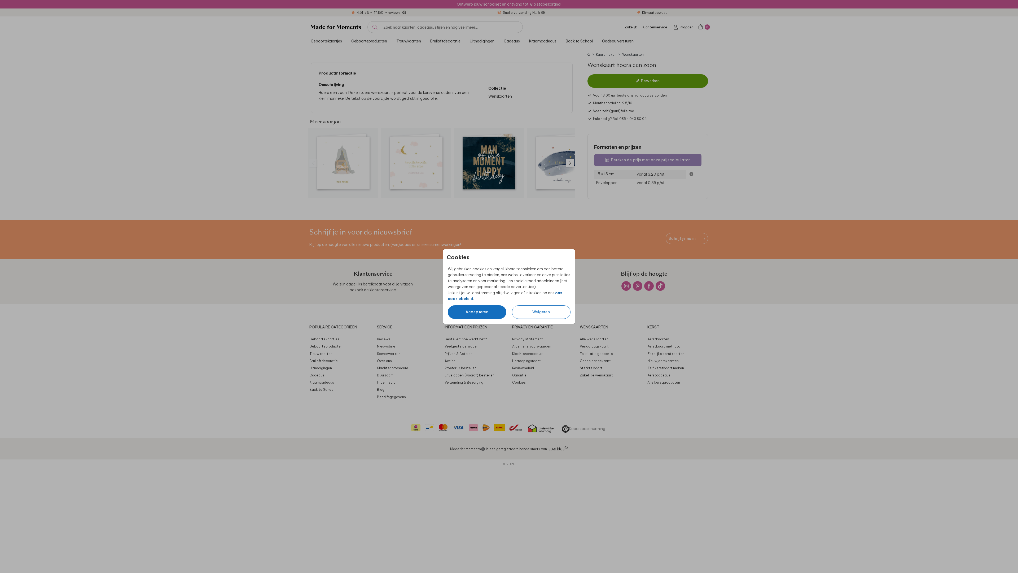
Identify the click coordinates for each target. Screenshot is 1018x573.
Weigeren (541, 312)
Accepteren (477, 312)
